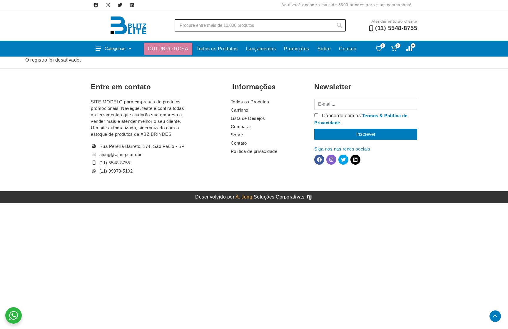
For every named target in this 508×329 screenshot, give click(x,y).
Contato (348, 48)
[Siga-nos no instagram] (108, 5)
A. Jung (244, 196)
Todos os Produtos (217, 48)
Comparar (241, 126)
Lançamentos (261, 48)
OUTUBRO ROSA (168, 48)
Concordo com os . (360, 119)
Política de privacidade (254, 151)
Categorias (115, 48)
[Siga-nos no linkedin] (132, 5)
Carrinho (239, 110)
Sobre (324, 48)
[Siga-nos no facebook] (96, 5)
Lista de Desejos (248, 118)
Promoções (296, 48)
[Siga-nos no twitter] (120, 5)
